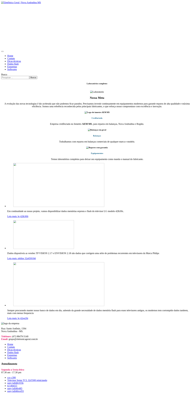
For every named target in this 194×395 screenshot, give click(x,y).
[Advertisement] (97, 26)
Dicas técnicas (14, 61)
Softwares (12, 69)
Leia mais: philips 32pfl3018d (21, 258)
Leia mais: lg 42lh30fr (17, 216)
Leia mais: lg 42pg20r (17, 318)
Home (10, 55)
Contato (11, 58)
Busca (4, 74)
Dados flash (13, 64)
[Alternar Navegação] (2, 51)
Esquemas (12, 66)
